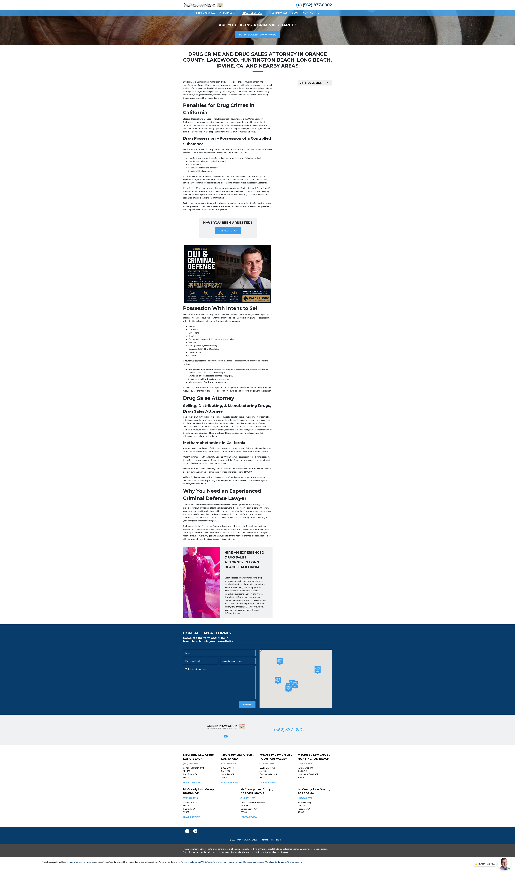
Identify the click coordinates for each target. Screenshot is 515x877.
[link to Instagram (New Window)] (195, 831)
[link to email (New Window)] (226, 736)
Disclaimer (276, 839)
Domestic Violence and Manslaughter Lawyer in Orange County (272, 861)
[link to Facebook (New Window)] (187, 831)
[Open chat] (504, 863)
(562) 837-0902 (190, 763)
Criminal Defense (310, 82)
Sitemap (264, 839)
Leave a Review (191, 782)
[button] (278, 680)
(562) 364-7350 (190, 798)
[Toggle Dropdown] (236, 12)
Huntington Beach (76, 861)
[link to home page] (203, 5)
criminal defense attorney (237, 517)
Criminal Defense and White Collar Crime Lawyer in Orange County (211, 861)
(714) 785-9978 (228, 763)
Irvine (88, 861)
